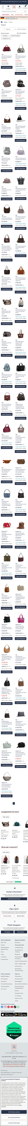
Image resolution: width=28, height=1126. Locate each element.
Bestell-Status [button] (21, 916)
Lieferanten (3, 956)
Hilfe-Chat (3, 942)
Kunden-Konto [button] (7, 916)
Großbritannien (12, 1052)
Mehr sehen (6, 817)
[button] (3, 7)
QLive (2, 951)
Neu (12, 14)
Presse (2, 954)
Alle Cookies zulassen (14, 1112)
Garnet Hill (19, 1072)
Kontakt (3, 945)
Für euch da (3, 989)
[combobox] (12, 11)
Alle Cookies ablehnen (14, 1117)
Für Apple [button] (7, 932)
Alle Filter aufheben (21, 33)
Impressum (22, 1066)
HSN (2, 1072)
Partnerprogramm (5, 986)
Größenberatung (19, 947)
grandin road (3, 1074)
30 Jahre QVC (19, 14)
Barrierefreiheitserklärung (21, 983)
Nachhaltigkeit (18, 981)
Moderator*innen (19, 993)
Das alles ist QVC (19, 978)
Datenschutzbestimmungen (15, 1064)
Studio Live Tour (19, 998)
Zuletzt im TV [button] (6, 38)
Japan (21, 1052)
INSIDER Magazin (5, 976)
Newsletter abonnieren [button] (14, 899)
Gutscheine (3, 981)
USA (7, 1052)
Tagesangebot (5, 14)
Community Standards (9, 1066)
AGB (4, 1064)
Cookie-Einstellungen (14, 1123)
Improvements (10, 1074)
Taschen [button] (5, 35)
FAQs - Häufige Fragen (20, 963)
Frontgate (13, 1072)
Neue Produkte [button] (15, 35)
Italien (17, 1052)
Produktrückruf (4, 959)
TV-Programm (4, 978)
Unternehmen (18, 976)
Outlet (16, 1000)
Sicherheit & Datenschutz (21, 961)
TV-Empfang (18, 995)
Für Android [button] (20, 932)
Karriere (17, 990)
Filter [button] (8, 29)
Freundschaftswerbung (6, 983)
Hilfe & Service (18, 966)
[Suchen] (25, 11)
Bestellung (17, 942)
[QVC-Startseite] (1, 22)
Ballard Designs (7, 1072)
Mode (5, 22)
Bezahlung (17, 954)
